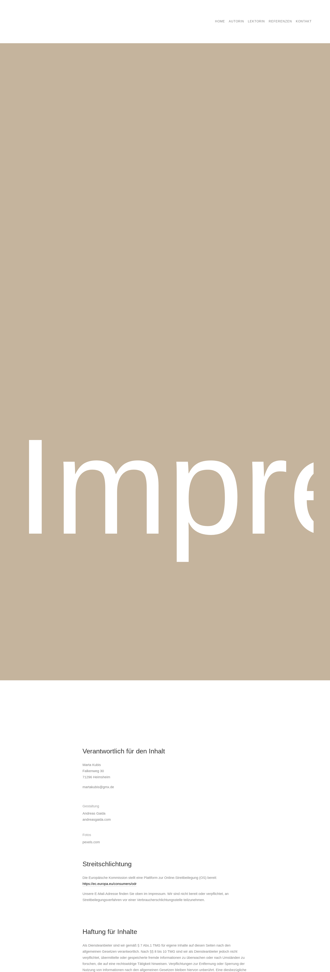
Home (220, 21)
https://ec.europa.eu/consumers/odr (109, 884)
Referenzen (280, 21)
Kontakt (304, 21)
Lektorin (256, 21)
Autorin (236, 21)
